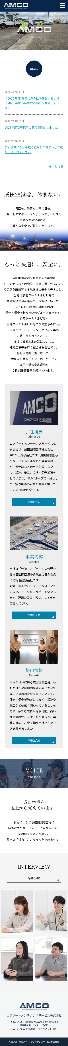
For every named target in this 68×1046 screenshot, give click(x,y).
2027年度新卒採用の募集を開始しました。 (33, 127)
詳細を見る (34, 501)
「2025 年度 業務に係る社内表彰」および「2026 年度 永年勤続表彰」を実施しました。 (32, 103)
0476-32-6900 (24, 1028)
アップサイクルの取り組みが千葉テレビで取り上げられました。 (34, 149)
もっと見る (56, 166)
